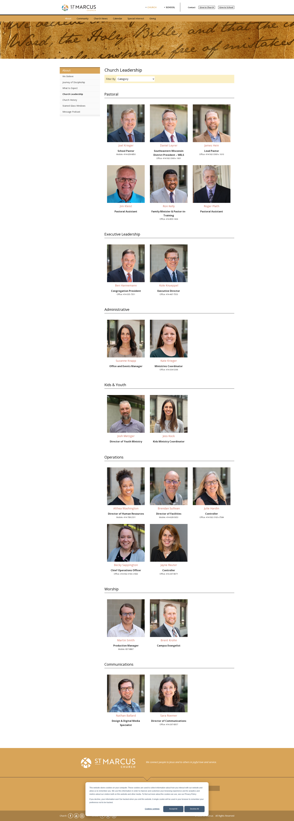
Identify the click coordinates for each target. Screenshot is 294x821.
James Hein (211, 145)
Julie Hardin (211, 508)
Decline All (194, 809)
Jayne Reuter (168, 565)
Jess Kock (169, 436)
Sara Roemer (168, 715)
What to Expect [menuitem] (70, 88)
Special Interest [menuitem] (136, 18)
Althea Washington (125, 508)
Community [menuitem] (83, 18)
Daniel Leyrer (168, 145)
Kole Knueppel (168, 285)
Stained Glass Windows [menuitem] (73, 105)
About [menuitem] (68, 18)
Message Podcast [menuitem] (71, 111)
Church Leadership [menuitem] (72, 94)
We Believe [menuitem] (68, 76)
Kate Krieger (168, 361)
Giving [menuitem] (152, 18)
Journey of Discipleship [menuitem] (73, 82)
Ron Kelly (169, 206)
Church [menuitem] (151, 7)
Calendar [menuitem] (117, 18)
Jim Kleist (126, 206)
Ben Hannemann (126, 285)
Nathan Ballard (126, 715)
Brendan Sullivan (169, 508)
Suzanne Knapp (126, 361)
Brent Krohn (169, 640)
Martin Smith (126, 640)
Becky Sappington (126, 565)
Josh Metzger (126, 436)
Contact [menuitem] (191, 7)
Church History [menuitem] (69, 99)
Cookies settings (152, 809)
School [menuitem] (170, 7)
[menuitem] (207, 7)
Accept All (173, 809)
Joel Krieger (126, 145)
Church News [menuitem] (101, 18)
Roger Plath (211, 206)
